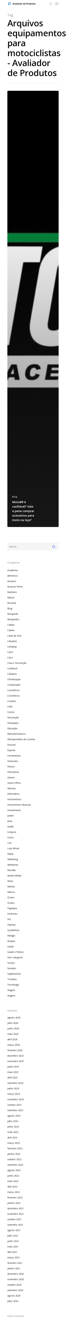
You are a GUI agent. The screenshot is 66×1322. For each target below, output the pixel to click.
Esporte (11, 750)
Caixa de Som (14, 635)
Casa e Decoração (17, 662)
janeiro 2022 (13, 1202)
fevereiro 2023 (14, 1148)
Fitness (11, 766)
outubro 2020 (14, 1284)
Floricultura (13, 772)
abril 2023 (12, 1137)
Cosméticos (13, 690)
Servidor (11, 968)
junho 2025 (13, 1066)
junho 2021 (13, 1241)
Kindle (10, 826)
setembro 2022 (15, 1164)
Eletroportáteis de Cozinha (21, 739)
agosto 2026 (14, 1017)
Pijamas (11, 924)
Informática (13, 793)
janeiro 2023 (13, 1153)
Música (11, 891)
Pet (9, 919)
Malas (10, 853)
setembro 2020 (15, 1290)
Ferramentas (14, 755)
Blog (14, 496)
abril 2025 (12, 1077)
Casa (9, 657)
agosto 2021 (14, 1230)
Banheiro (12, 592)
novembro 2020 (15, 1279)
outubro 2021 (14, 1219)
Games (11, 777)
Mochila (11, 870)
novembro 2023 (15, 1099)
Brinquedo (12, 613)
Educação (12, 728)
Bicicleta (11, 602)
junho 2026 (13, 1028)
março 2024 (13, 1093)
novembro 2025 (15, 1061)
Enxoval (11, 744)
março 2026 (13, 1044)
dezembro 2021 (15, 1208)
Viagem (11, 990)
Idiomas (11, 788)
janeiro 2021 (13, 1268)
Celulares (12, 673)
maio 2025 (12, 1072)
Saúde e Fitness (15, 951)
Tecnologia (13, 984)
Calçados (12, 641)
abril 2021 (12, 1252)
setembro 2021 (15, 1224)
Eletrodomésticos (16, 733)
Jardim (10, 815)
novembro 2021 (15, 1213)
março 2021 (13, 1257)
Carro (10, 652)
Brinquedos (13, 619)
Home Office (14, 782)
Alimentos (12, 575)
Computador (14, 684)
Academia (12, 570)
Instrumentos (14, 799)
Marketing (12, 859)
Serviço (11, 962)
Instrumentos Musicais (19, 804)
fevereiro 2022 (14, 1197)
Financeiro (12, 761)
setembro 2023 (15, 1110)
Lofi (9, 842)
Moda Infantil (14, 875)
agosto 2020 (14, 1295)
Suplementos (14, 973)
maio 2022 (12, 1181)
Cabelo (11, 624)
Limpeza (11, 831)
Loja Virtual (13, 848)
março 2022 (13, 1192)
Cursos (11, 712)
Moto (10, 881)
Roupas (11, 941)
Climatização (14, 679)
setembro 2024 (15, 1082)
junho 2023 (13, 1126)
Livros (10, 837)
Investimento (14, 810)
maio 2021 (12, 1246)
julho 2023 (12, 1121)
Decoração (13, 717)
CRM (9, 706)
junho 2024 (13, 1088)
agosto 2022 (14, 1170)
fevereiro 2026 (14, 1050)
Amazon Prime (15, 586)
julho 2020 (12, 1301)
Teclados (12, 979)
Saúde (10, 946)
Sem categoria (14, 957)
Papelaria (12, 908)
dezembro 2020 (15, 1273)
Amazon (11, 581)
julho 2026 (12, 1022)
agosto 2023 (14, 1115)
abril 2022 (12, 1186)
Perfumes (12, 913)
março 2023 (13, 1142)
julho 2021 (12, 1235)
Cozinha (11, 701)
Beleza (10, 597)
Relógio (11, 935)
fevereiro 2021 (14, 1262)
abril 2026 (12, 1039)
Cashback (12, 668)
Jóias (9, 821)
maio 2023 (12, 1132)
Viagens (11, 995)
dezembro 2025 (15, 1055)
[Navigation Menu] (57, 3)
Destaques (13, 722)
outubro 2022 (14, 1159)
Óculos (11, 897)
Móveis (11, 886)
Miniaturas (12, 864)
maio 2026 (12, 1033)
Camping (11, 646)
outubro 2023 (14, 1104)
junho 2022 (13, 1175)
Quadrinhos (13, 930)
